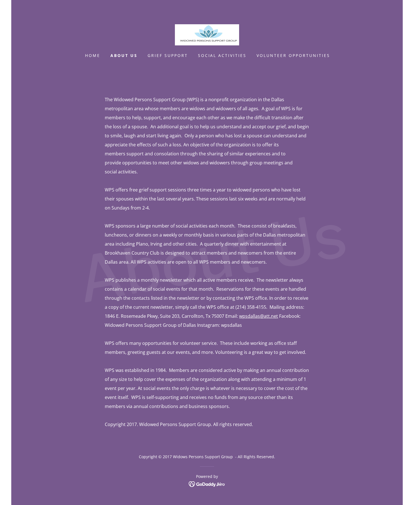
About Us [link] (123, 55)
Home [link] (92, 55)
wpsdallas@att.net (258, 316)
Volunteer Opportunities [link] (293, 55)
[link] (207, 34)
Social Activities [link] (222, 55)
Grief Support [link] (168, 55)
